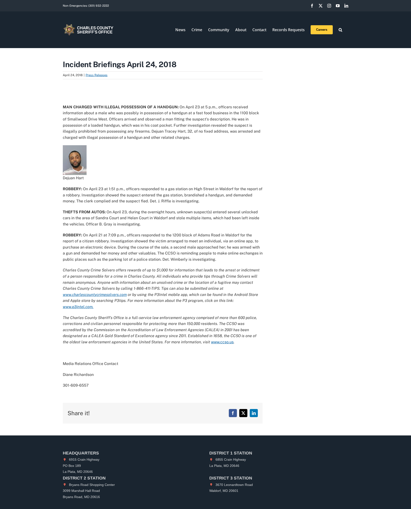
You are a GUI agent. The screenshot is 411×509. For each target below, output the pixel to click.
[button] (340, 29)
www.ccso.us (222, 342)
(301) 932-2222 (98, 5)
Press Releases (97, 75)
